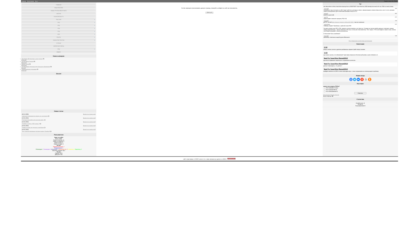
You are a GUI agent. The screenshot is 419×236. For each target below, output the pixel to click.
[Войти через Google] (366, 79)
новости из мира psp (89, 114)
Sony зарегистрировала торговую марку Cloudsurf (36, 131)
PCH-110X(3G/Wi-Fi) (331, 89)
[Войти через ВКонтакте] (358, 79)
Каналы (24, 62)
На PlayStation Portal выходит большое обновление (36, 66)
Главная (23, 1)
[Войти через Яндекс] (362, 79)
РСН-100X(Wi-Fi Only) (332, 87)
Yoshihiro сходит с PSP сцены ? (30, 123)
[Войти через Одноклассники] (369, 79)
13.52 (325, 47)
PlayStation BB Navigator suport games (32, 58)
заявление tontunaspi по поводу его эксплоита (34, 116)
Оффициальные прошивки (29, 69)
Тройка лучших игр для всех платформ (33, 127)
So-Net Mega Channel (27, 61)
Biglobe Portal (25, 64)
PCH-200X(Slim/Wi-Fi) (332, 91)
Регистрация (30, 1)
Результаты (326, 94)
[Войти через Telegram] (354, 79)
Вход (36, 1)
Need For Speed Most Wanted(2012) (336, 58)
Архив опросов (335, 94)
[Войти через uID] (351, 79)
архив (23, 68)
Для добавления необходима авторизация (360, 41)
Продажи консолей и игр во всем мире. (33, 120)
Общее (24, 60)
